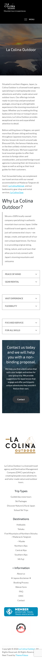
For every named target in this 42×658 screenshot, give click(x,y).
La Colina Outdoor (27, 649)
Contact (21, 399)
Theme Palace (22, 655)
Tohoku (21, 529)
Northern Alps (21, 545)
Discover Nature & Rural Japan (21, 505)
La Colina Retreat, (17, 186)
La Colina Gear (16, 192)
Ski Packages (21, 501)
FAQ (21, 591)
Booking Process (21, 582)
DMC (21, 596)
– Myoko (21, 541)
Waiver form (21, 587)
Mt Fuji (21, 559)
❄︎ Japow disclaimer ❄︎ (21, 578)
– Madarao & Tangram (21, 537)
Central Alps (21, 550)
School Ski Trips (21, 510)
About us (21, 573)
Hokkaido (21, 524)
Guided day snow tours (21, 496)
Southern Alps (21, 554)
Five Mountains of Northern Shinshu (21, 533)
